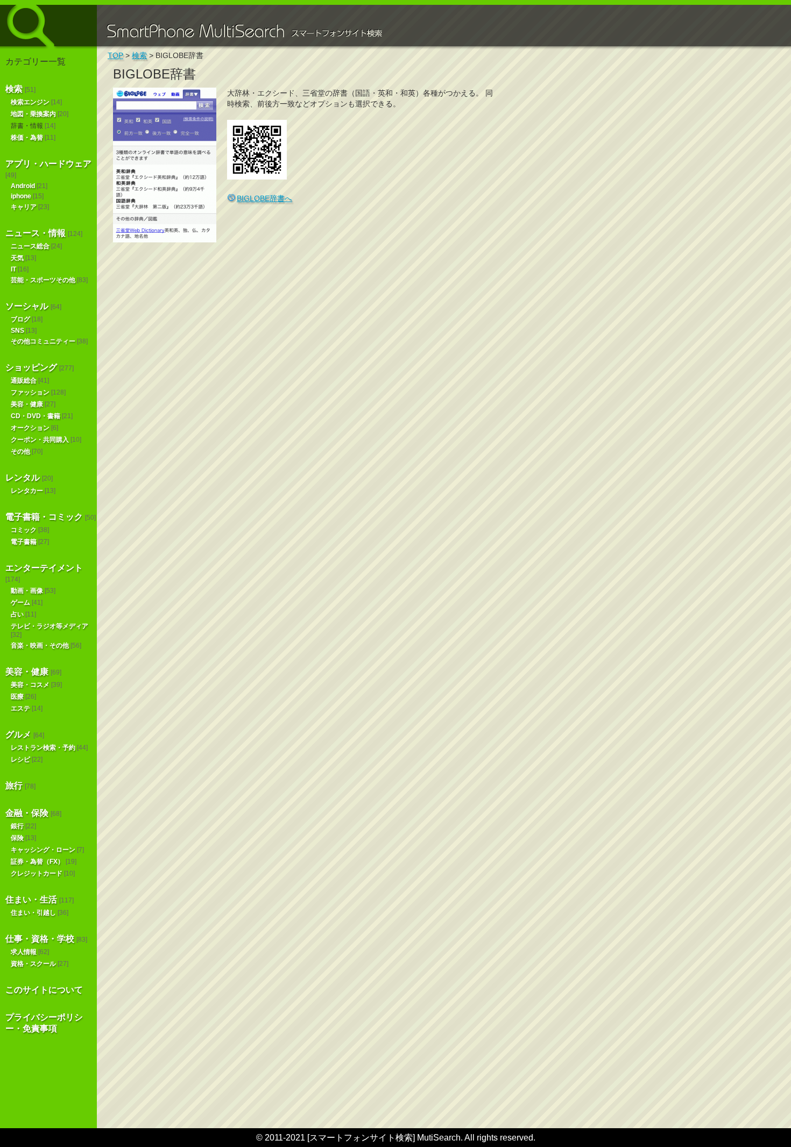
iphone (21, 196)
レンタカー (27, 490)
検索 (14, 89)
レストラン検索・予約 (43, 747)
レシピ (20, 759)
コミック (24, 530)
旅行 (14, 785)
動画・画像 (27, 590)
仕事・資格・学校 (39, 938)
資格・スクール (33, 963)
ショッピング (31, 367)
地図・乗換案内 (33, 114)
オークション (30, 428)
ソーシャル (26, 306)
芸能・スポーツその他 (43, 280)
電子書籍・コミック (44, 516)
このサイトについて (44, 989)
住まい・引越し (33, 912)
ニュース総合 (30, 246)
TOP (115, 55)
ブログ (20, 319)
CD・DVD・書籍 (35, 416)
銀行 (17, 826)
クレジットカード (36, 873)
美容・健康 (27, 404)
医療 (17, 696)
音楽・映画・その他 (40, 645)
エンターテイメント (44, 567)
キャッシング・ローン (43, 850)
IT (13, 269)
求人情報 (24, 952)
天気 (17, 258)
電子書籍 (24, 542)
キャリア (24, 207)
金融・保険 (26, 813)
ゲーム (20, 602)
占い (17, 614)
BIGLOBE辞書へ (264, 198)
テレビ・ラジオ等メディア (49, 626)
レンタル (22, 477)
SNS (17, 330)
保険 (17, 838)
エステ (20, 708)
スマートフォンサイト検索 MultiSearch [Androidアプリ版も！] (48, 25)
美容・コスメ (30, 685)
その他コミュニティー (43, 341)
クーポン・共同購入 (40, 439)
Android (23, 186)
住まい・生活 (31, 899)
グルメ (18, 734)
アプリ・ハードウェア (48, 163)
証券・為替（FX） (37, 861)
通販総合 (24, 380)
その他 (20, 451)
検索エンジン (30, 102)
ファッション (30, 392)
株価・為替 (27, 137)
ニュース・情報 (35, 233)
